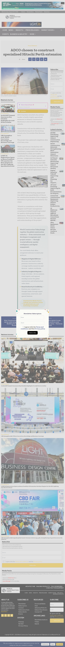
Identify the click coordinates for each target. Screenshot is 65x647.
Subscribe (32, 333)
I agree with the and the (33, 328)
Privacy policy (40, 329)
